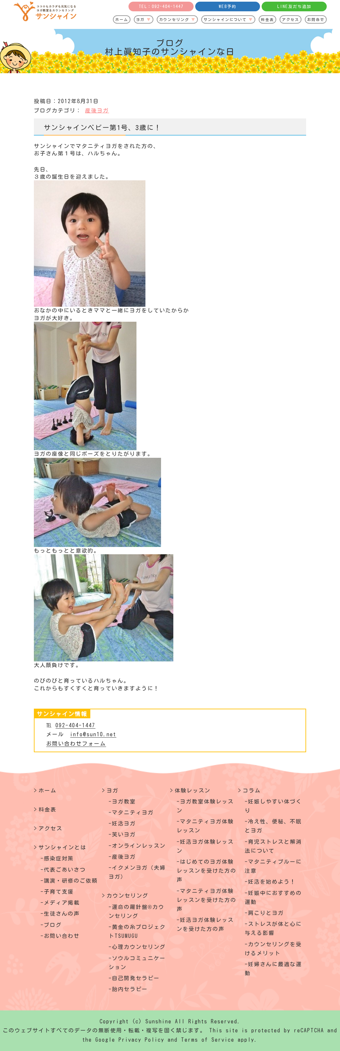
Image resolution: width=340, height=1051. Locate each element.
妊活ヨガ (124, 823)
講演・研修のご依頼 (71, 880)
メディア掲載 (62, 902)
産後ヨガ (97, 110)
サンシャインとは (62, 847)
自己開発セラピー (136, 978)
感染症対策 (59, 858)
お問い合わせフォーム (76, 743)
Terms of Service (207, 1039)
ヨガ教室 (124, 801)
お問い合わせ (62, 936)
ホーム (121, 19)
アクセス (290, 19)
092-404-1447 (75, 725)
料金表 (267, 19)
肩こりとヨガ (266, 913)
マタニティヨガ (133, 812)
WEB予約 (227, 6)
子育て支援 (59, 891)
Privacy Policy (141, 1039)
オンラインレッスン (139, 845)
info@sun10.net (93, 734)
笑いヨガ (124, 834)
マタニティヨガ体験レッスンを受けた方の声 (206, 900)
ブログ (53, 925)
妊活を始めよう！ (272, 881)
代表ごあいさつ (65, 869)
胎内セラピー (130, 989)
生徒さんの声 (62, 913)
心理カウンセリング (139, 947)
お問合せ (315, 19)
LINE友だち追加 (294, 6)
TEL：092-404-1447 (161, 6)
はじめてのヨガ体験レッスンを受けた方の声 (206, 870)
